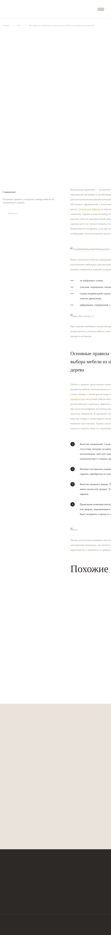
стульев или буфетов (89, 209)
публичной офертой (36, 928)
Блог (19, 25)
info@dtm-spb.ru (10, 884)
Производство (87, 875)
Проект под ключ (89, 870)
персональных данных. (45, 806)
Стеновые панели (58, 875)
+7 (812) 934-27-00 (12, 895)
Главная (6, 25)
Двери (53, 870)
